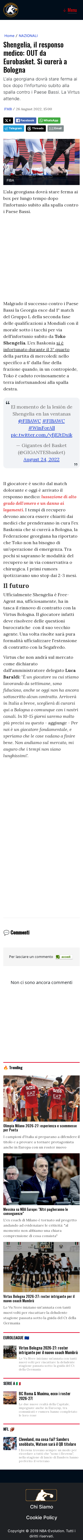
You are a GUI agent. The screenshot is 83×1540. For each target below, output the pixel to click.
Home (9, 35)
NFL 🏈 (9, 1429)
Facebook (27, 120)
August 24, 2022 (41, 459)
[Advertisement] (41, 259)
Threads (38, 128)
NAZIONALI (28, 35)
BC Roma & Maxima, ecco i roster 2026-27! (45, 1396)
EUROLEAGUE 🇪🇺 (16, 1337)
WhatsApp (51, 120)
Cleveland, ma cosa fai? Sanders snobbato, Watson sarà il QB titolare (47, 1441)
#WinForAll (41, 428)
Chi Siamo (41, 1507)
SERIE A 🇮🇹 (12, 1383)
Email (58, 128)
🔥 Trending (13, 1067)
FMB (8, 109)
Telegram (15, 128)
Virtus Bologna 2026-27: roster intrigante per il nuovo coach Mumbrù (48, 1350)
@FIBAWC (29, 421)
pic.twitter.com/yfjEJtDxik (41, 435)
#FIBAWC (53, 421)
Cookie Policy (41, 1517)
